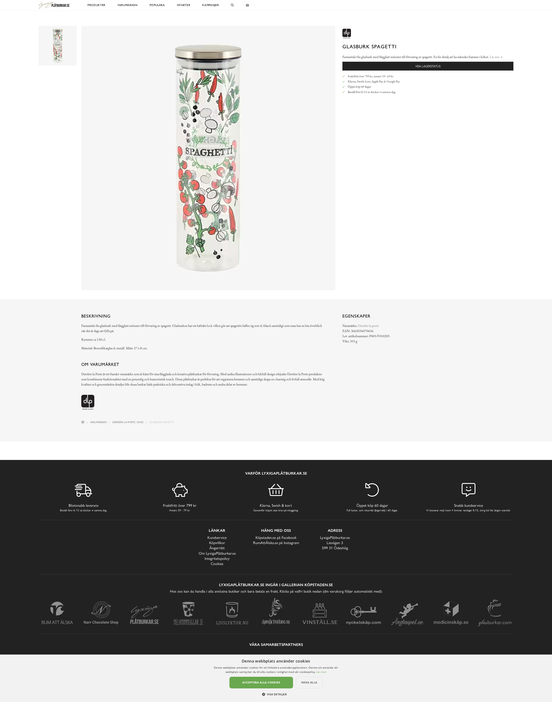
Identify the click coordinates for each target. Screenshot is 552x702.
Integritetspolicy (217, 558)
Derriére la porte (368, 325)
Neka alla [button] (309, 682)
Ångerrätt (217, 548)
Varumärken (128, 5)
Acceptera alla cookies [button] (261, 682)
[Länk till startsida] (82, 422)
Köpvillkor (217, 542)
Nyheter (183, 5)
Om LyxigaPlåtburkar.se (217, 553)
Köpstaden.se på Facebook (276, 537)
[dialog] (276, 678)
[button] (276, 694)
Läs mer (321, 672)
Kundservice (217, 537)
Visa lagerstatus (428, 66)
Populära (157, 5)
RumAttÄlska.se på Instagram (276, 542)
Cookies (217, 563)
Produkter (96, 5)
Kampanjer (210, 5)
